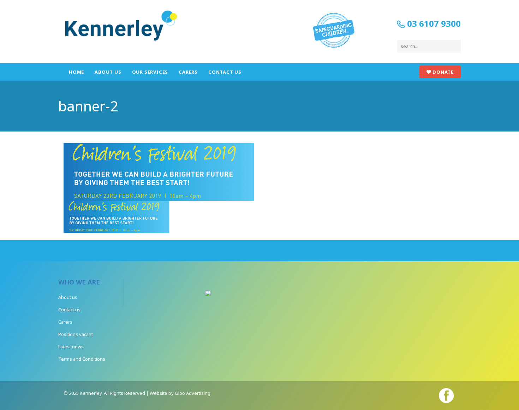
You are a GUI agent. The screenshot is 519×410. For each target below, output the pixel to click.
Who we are (79, 282)
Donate (442, 72)
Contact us (224, 72)
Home (76, 72)
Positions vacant (75, 334)
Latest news (71, 346)
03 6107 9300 (433, 23)
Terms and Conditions (81, 359)
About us (108, 72)
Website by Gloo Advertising (180, 393)
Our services (150, 72)
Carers (188, 72)
